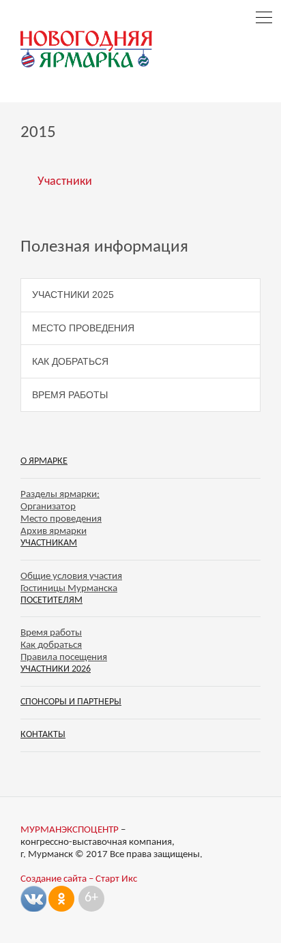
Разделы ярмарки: (60, 495)
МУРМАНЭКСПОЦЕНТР (69, 830)
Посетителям (51, 600)
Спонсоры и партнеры (70, 702)
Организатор (48, 507)
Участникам (48, 543)
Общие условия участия (71, 576)
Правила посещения (63, 658)
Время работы (70, 394)
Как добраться (70, 361)
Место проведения (83, 328)
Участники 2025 (73, 294)
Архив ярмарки (53, 531)
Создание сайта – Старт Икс (78, 879)
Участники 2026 (55, 669)
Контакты (42, 735)
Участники (65, 181)
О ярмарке (44, 461)
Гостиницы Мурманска (68, 589)
